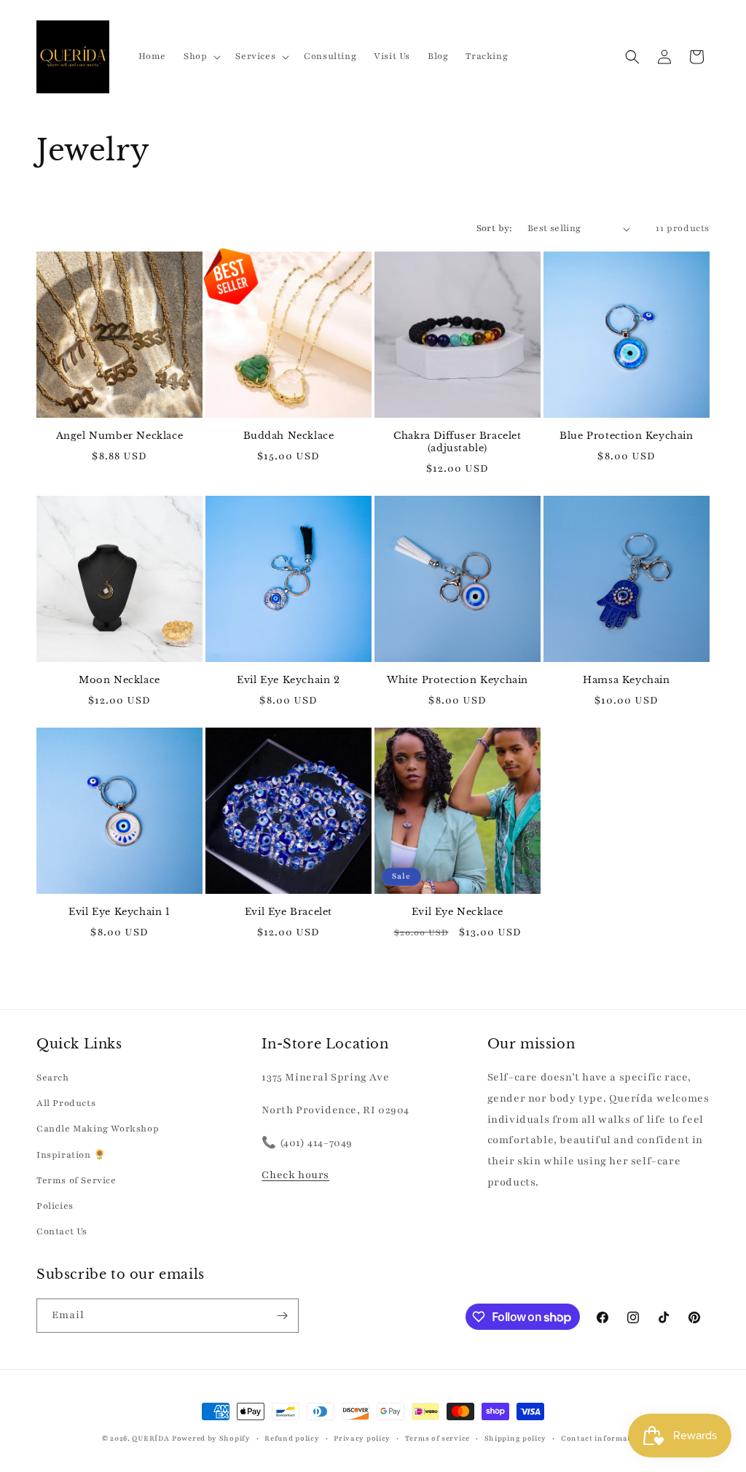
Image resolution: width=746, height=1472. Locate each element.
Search (52, 1077)
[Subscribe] (282, 1315)
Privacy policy (362, 1438)
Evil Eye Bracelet (288, 912)
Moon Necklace (119, 680)
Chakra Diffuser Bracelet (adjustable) (457, 442)
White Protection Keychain (457, 680)
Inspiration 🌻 (71, 1155)
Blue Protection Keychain (626, 436)
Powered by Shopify (211, 1438)
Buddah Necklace (288, 436)
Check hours (295, 1175)
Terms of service (437, 1438)
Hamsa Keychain (626, 680)
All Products (65, 1103)
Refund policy (291, 1438)
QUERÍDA (150, 1438)
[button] (201, 56)
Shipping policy (515, 1438)
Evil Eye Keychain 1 (119, 912)
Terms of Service (76, 1180)
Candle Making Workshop (97, 1128)
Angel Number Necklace (120, 436)
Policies (55, 1206)
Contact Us (61, 1231)
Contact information (602, 1438)
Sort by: (494, 228)
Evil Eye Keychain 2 (288, 680)
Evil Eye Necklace (457, 912)
